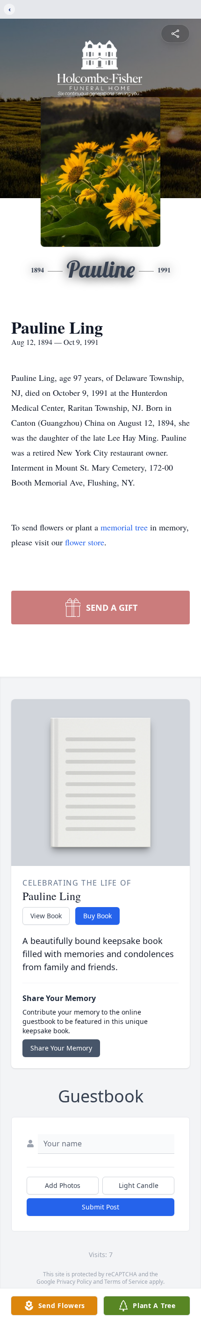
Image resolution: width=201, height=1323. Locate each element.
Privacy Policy (74, 1282)
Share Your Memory (61, 1048)
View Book (46, 915)
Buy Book (97, 915)
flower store (84, 542)
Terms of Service (126, 1282)
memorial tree (124, 527)
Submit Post (100, 1206)
